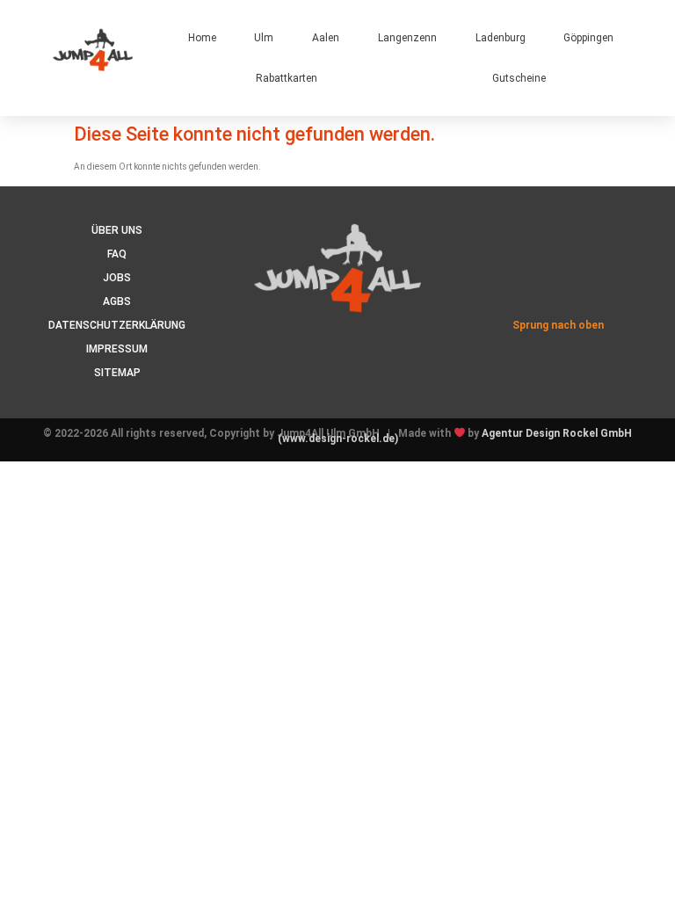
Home (202, 38)
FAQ (117, 254)
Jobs (117, 278)
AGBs (117, 301)
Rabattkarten (286, 78)
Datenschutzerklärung (116, 325)
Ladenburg (500, 38)
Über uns (116, 230)
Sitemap (117, 373)
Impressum (117, 349)
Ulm (263, 38)
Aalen (325, 38)
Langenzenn (407, 38)
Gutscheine (519, 78)
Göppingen (588, 38)
